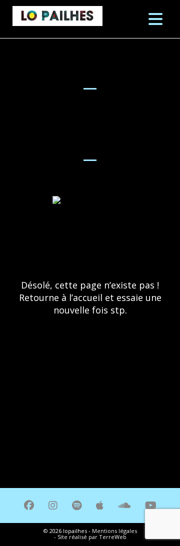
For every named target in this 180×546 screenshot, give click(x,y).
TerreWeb (112, 536)
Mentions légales (114, 530)
